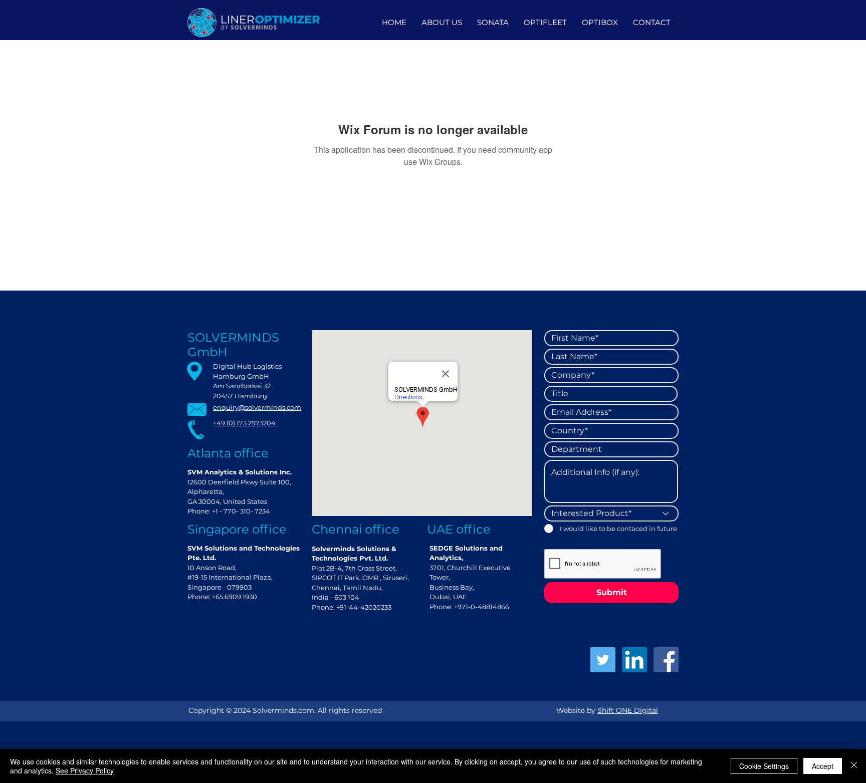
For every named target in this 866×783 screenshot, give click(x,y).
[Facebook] (666, 659)
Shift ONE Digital (627, 710)
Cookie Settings (764, 766)
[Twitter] (602, 659)
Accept (822, 766)
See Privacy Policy (85, 770)
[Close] (854, 766)
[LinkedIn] (634, 659)
